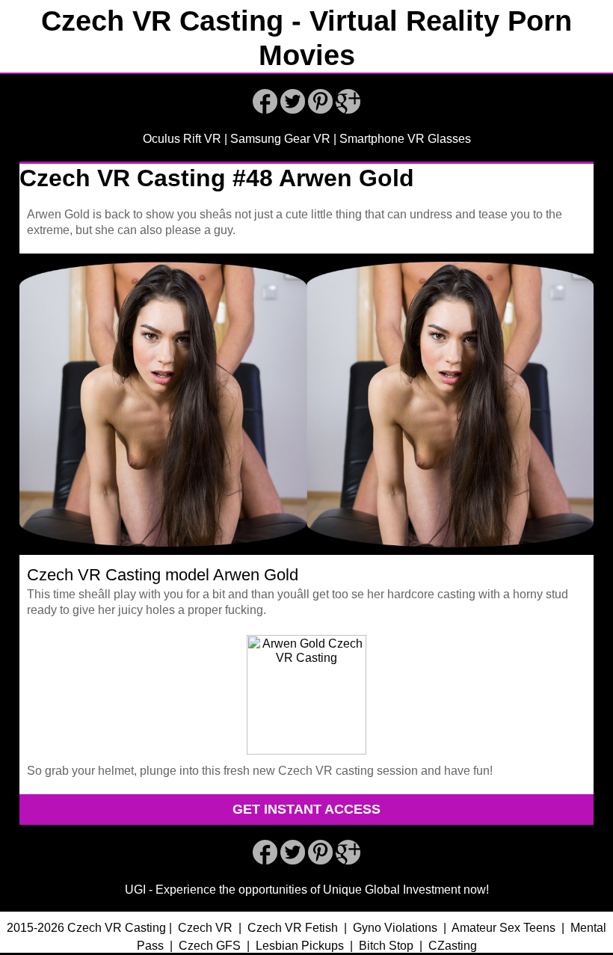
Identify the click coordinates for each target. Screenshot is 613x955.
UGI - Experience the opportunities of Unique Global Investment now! (307, 889)
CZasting (452, 945)
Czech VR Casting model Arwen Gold (162, 574)
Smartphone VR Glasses (405, 138)
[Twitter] (292, 109)
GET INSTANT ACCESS (306, 809)
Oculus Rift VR (182, 138)
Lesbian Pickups (300, 945)
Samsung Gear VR (280, 138)
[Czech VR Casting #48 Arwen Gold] (306, 558)
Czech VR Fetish (292, 927)
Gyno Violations (395, 927)
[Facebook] (265, 109)
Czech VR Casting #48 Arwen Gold (216, 178)
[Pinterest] (320, 109)
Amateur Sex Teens (503, 927)
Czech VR (205, 927)
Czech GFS (210, 945)
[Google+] (348, 109)
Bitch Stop (386, 945)
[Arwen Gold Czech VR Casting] (306, 750)
